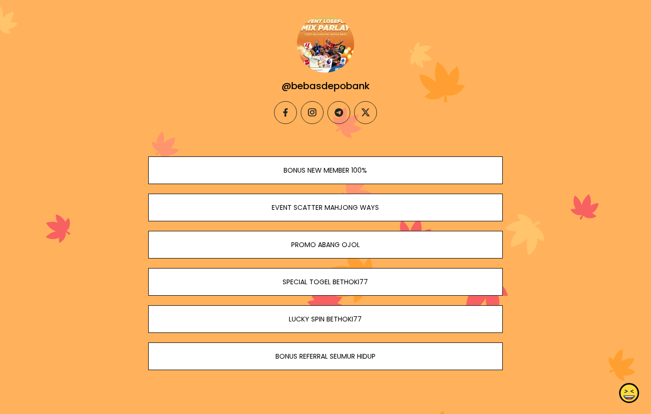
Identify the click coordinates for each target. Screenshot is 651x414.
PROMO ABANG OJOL (325, 244)
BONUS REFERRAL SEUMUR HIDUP (325, 356)
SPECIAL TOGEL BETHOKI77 (325, 282)
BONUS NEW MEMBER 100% (325, 170)
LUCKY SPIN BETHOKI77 (325, 319)
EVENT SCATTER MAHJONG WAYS (325, 207)
